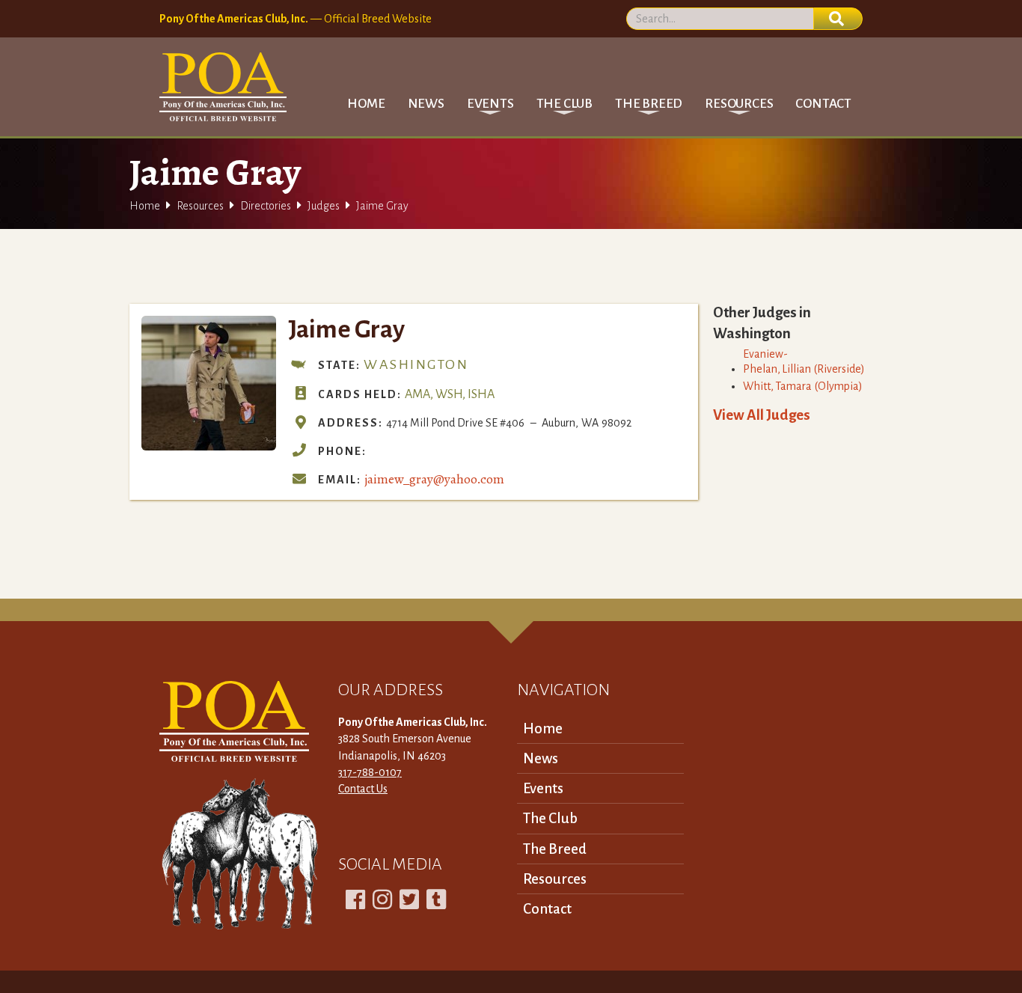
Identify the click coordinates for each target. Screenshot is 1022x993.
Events (543, 788)
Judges (323, 206)
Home (366, 104)
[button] (490, 104)
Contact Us (363, 789)
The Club (550, 818)
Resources (200, 206)
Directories (265, 206)
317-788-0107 (370, 772)
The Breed (555, 849)
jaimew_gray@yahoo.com (434, 479)
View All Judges (761, 415)
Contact (823, 104)
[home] (223, 86)
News (426, 104)
